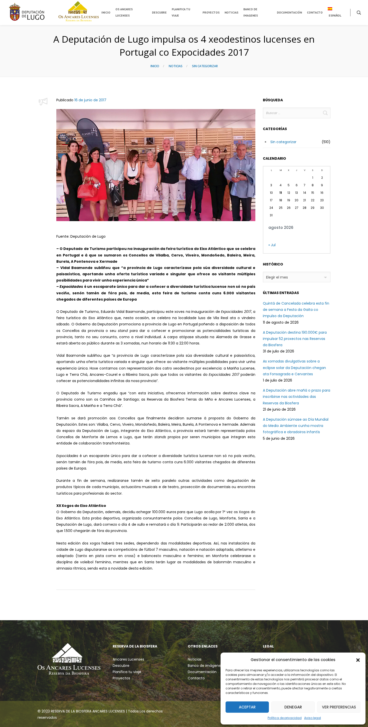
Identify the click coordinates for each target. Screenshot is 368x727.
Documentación (202, 671)
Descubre (121, 665)
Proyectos (121, 678)
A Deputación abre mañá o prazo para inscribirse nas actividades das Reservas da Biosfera (296, 396)
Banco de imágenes (205, 665)
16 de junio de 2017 (90, 100)
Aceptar (247, 707)
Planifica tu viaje (127, 671)
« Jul (272, 244)
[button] (357, 659)
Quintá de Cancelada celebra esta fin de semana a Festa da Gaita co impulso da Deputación (296, 309)
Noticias (175, 66)
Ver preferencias (339, 707)
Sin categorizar (205, 66)
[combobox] (296, 277)
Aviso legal (312, 718)
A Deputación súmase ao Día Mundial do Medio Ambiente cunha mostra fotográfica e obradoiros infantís (295, 425)
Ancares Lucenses (128, 659)
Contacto (196, 678)
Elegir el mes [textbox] (277, 277)
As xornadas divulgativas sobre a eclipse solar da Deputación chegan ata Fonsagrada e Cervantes (294, 367)
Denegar (293, 707)
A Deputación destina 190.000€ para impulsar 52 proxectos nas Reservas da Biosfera (295, 338)
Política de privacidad (285, 718)
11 (280, 193)
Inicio (154, 66)
